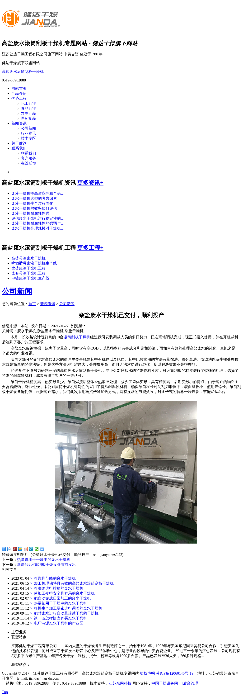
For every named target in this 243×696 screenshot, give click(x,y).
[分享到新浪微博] (26, 549)
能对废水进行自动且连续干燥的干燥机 (64, 613)
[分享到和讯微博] (15, 549)
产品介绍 (19, 93)
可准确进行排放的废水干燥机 (56, 588)
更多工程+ (90, 248)
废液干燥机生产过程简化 (32, 203)
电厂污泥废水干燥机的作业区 (56, 623)
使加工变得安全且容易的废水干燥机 (62, 593)
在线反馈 (28, 163)
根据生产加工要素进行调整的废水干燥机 (66, 608)
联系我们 (19, 148)
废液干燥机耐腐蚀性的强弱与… (38, 223)
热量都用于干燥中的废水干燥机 (43, 560)
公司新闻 (28, 128)
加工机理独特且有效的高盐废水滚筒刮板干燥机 (72, 583)
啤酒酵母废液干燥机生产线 (34, 263)
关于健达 (19, 143)
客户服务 (28, 158)
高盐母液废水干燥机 (28, 258)
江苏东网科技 (120, 683)
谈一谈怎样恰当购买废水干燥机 (58, 618)
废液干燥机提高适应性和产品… (38, 193)
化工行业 (28, 103)
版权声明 (147, 673)
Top (5, 692)
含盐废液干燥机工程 (28, 268)
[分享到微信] (37, 549)
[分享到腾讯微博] (31, 549)
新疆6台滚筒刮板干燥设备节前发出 (46, 565)
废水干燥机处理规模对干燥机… (38, 228)
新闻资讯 (19, 123)
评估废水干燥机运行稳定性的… (38, 218)
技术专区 (28, 138)
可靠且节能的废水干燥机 (53, 578)
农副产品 (28, 113)
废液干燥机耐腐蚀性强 (30, 213)
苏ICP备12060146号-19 (174, 673)
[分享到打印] (42, 549)
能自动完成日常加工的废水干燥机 (60, 598)
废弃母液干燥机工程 (28, 273)
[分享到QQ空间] (20, 549)
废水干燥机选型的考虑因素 (34, 198)
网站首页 (19, 88)
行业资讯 (28, 133)
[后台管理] (190, 683)
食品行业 (28, 108)
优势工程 (19, 98)
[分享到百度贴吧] (9, 549)
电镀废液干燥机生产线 (30, 278)
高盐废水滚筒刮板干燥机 (23, 72)
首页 (32, 304)
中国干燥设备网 (164, 683)
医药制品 (28, 118)
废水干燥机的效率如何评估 (34, 208)
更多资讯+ (90, 183)
